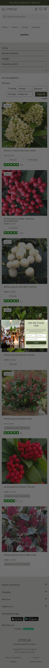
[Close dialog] (46, 321)
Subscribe (36, 342)
